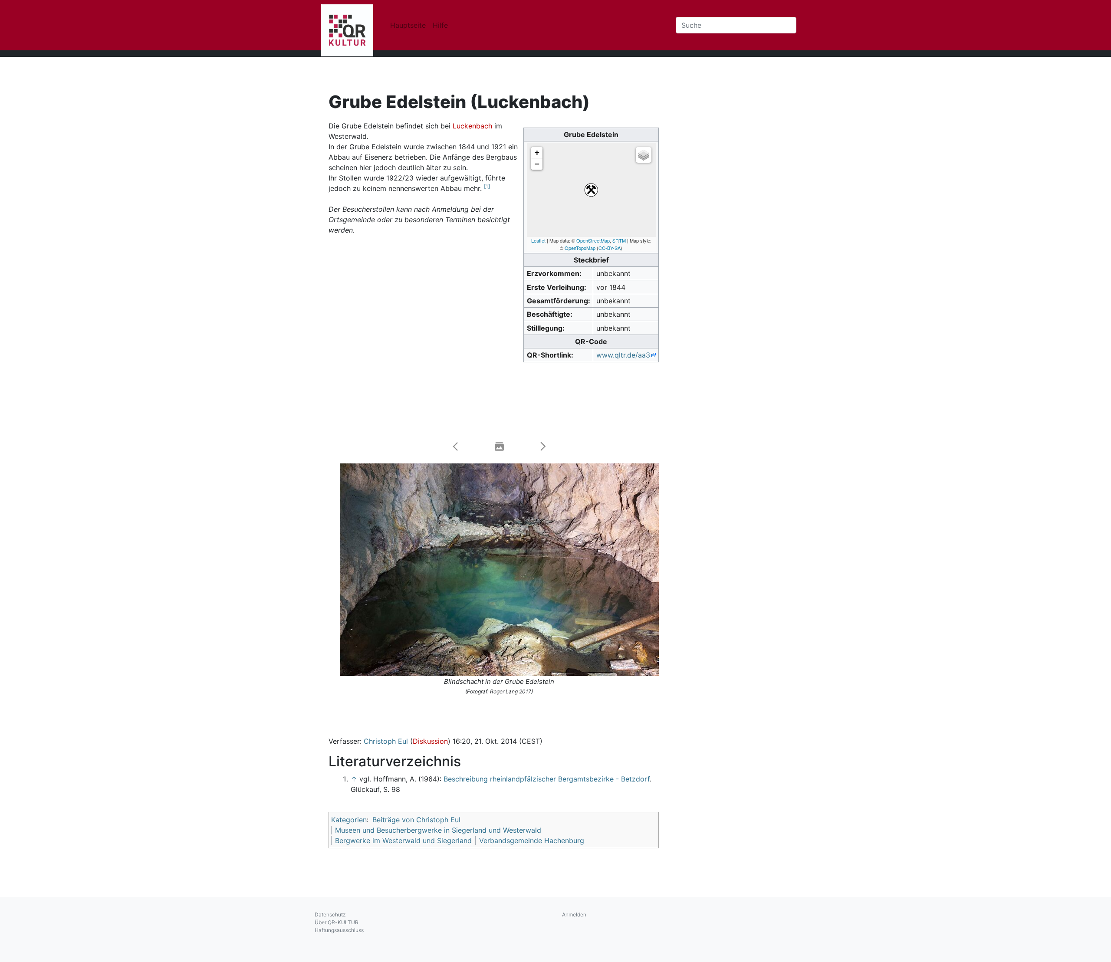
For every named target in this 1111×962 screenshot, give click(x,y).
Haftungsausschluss (339, 930)
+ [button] (537, 152)
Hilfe (440, 25)
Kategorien (349, 819)
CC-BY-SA (609, 247)
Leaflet (538, 240)
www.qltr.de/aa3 (623, 355)
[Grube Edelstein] (591, 190)
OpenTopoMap (580, 247)
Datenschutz (330, 914)
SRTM (619, 240)
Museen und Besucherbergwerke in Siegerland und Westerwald (438, 830)
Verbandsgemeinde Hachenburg (531, 840)
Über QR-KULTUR (336, 922)
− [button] (537, 163)
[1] (487, 186)
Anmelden (574, 914)
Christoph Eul (386, 741)
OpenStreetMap (593, 240)
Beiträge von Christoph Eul (416, 819)
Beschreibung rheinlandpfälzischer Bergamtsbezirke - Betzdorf (547, 779)
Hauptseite (408, 25)
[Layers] (643, 155)
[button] (455, 446)
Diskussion (430, 741)
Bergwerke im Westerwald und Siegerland (403, 840)
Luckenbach (472, 125)
